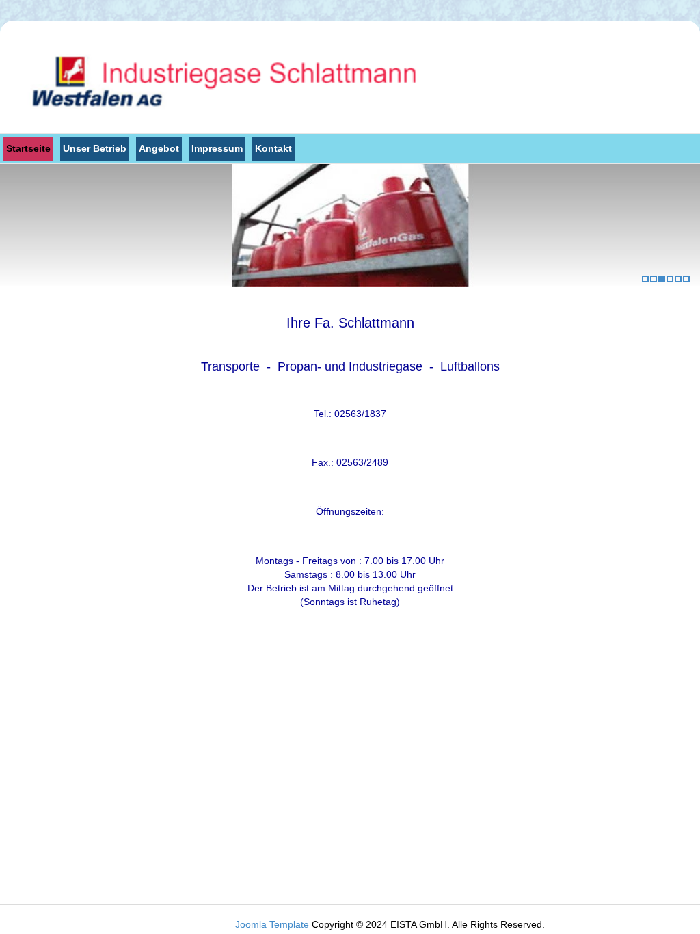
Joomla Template (272, 924)
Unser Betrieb (94, 148)
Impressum (217, 148)
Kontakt (273, 148)
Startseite (28, 148)
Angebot (159, 148)
